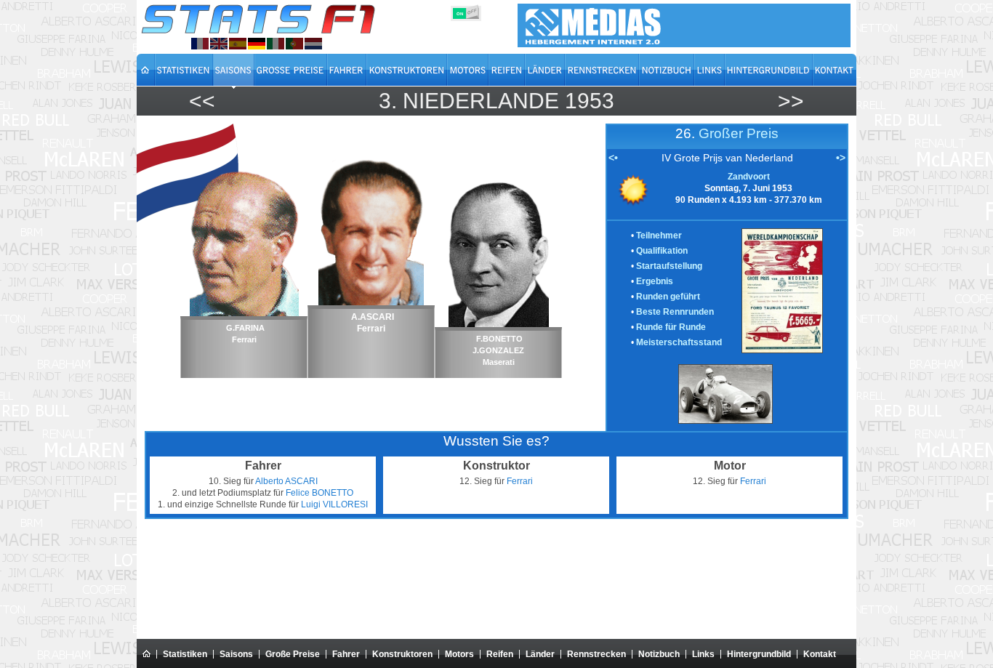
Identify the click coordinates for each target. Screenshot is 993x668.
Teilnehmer (659, 235)
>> (791, 101)
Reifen (499, 654)
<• (613, 158)
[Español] (237, 43)
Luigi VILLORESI (334, 504)
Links (703, 654)
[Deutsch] (256, 43)
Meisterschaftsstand (679, 342)
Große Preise (292, 654)
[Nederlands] (313, 43)
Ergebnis (654, 281)
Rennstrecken (596, 654)
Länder (540, 654)
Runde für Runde (671, 327)
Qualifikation (662, 251)
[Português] (294, 43)
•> (840, 158)
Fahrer (346, 654)
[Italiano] (275, 43)
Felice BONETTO (319, 493)
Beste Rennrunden (675, 312)
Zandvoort (749, 177)
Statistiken (185, 654)
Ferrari (520, 481)
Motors (459, 654)
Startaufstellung (669, 266)
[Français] (200, 43)
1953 (589, 101)
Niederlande (481, 101)
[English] (219, 43)
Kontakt (819, 654)
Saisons (236, 654)
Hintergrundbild (759, 654)
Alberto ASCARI (286, 481)
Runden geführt (668, 296)
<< (202, 101)
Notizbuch (659, 654)
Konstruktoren (402, 654)
